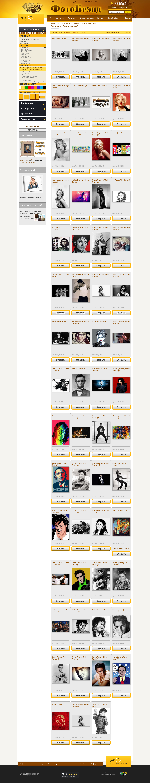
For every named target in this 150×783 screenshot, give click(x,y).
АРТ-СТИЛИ (25, 36)
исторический (33, 159)
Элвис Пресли (25, 63)
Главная (53, 24)
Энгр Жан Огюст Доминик (120, 549)
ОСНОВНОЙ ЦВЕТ (28, 84)
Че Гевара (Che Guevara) (121, 180)
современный (24, 160)
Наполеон (24, 59)
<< (45, 48)
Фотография (24, 43)
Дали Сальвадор (27, 74)
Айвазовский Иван (27, 72)
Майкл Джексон (25, 56)
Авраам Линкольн (78, 369)
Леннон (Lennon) (57, 416)
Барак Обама (25, 53)
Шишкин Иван (26, 80)
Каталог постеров (64, 24)
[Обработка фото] (39, 217)
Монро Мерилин (26, 57)
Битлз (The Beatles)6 (59, 321)
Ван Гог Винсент (27, 73)
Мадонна (23, 54)
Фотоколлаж (23, 159)
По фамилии (92, 24)
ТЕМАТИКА (76, 24)
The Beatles (24, 49)
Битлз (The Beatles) (59, 38)
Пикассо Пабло (26, 79)
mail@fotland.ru (120, 2)
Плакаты (23, 41)
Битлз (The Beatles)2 (79, 86)
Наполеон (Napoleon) (119, 510)
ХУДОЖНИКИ (25, 65)
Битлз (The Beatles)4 (119, 133)
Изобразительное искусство (29, 39)
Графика (23, 38)
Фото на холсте (37, 196)
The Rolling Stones (26, 50)
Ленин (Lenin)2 (57, 704)
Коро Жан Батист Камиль (29, 76)
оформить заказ (33, 21)
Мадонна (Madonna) (99, 321)
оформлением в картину (27, 162)
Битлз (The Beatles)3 (99, 86)
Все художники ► (39, 82)
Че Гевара (24, 61)
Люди (84, 24)
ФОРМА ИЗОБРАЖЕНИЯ (30, 92)
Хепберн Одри (25, 60)
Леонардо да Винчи (28, 77)
